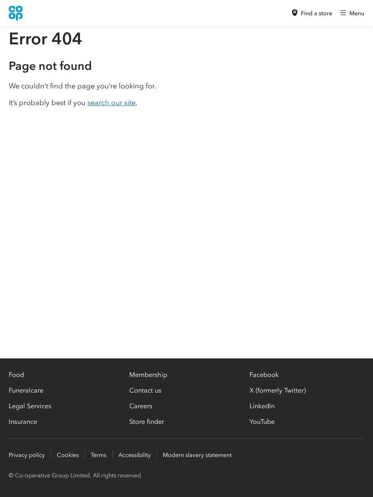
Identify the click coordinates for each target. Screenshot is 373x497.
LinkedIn (262, 406)
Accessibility (134, 454)
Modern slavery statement (197, 454)
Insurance (23, 422)
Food (16, 375)
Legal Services (30, 406)
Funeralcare (26, 390)
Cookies (68, 454)
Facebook (264, 375)
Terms (98, 454)
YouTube (262, 422)
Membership (148, 375)
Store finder (146, 422)
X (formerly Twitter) (278, 390)
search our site (111, 102)
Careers (140, 406)
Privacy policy (27, 454)
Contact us (145, 390)
